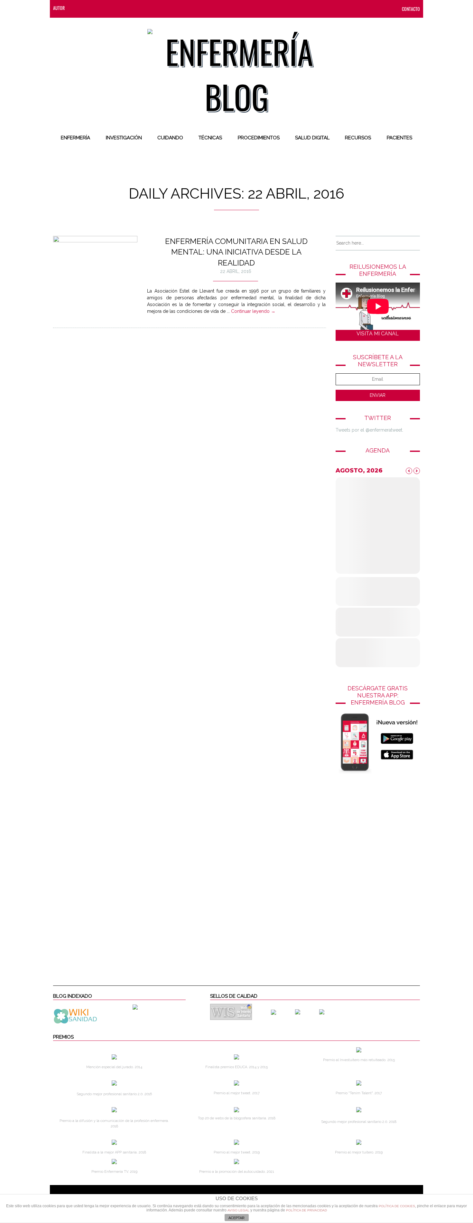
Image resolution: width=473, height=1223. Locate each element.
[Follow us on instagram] (114, 8)
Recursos (358, 138)
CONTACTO (411, 8)
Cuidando (170, 138)
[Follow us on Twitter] (102, 8)
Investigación (124, 138)
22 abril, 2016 (235, 271)
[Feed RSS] (76, 8)
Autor (59, 8)
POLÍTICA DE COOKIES (397, 1206)
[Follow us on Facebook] (89, 8)
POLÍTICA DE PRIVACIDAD (306, 1210)
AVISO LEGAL (238, 1210)
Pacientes (399, 138)
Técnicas (210, 138)
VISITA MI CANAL (378, 334)
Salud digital (312, 138)
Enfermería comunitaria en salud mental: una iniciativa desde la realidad (236, 252)
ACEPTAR (236, 1218)
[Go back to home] (236, 69)
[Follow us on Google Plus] (127, 8)
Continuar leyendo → (253, 311)
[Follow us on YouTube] (138, 8)
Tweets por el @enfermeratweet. (369, 430)
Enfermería (75, 138)
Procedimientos (259, 138)
